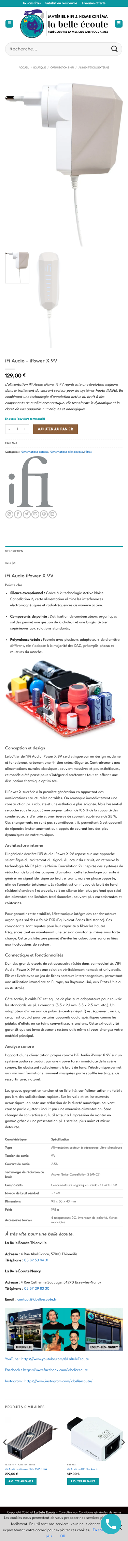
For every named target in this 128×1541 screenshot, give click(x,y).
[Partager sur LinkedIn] (52, 514)
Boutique (39, 67)
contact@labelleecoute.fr (37, 1299)
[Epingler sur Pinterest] (44, 514)
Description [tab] (14, 551)
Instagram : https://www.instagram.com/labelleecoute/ (49, 1381)
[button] (9, 24)
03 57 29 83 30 (36, 1288)
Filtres (88, 452)
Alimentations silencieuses (66, 452)
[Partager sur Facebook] (18, 514)
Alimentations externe (94, 67)
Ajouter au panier (55, 429)
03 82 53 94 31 (36, 1260)
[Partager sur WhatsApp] (9, 514)
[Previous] (16, 165)
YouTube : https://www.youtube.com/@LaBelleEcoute (47, 1359)
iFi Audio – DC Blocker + (82, 1469)
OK (62, 1536)
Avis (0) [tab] (10, 563)
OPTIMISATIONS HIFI (62, 67)
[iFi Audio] (30, 481)
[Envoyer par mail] (35, 514)
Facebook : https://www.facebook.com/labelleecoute (46, 1370)
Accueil (24, 67)
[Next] (112, 165)
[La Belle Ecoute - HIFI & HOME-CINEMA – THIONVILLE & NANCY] (64, 24)
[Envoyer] (115, 49)
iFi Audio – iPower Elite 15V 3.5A (26, 1469)
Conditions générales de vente (100, 1512)
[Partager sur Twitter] (27, 514)
